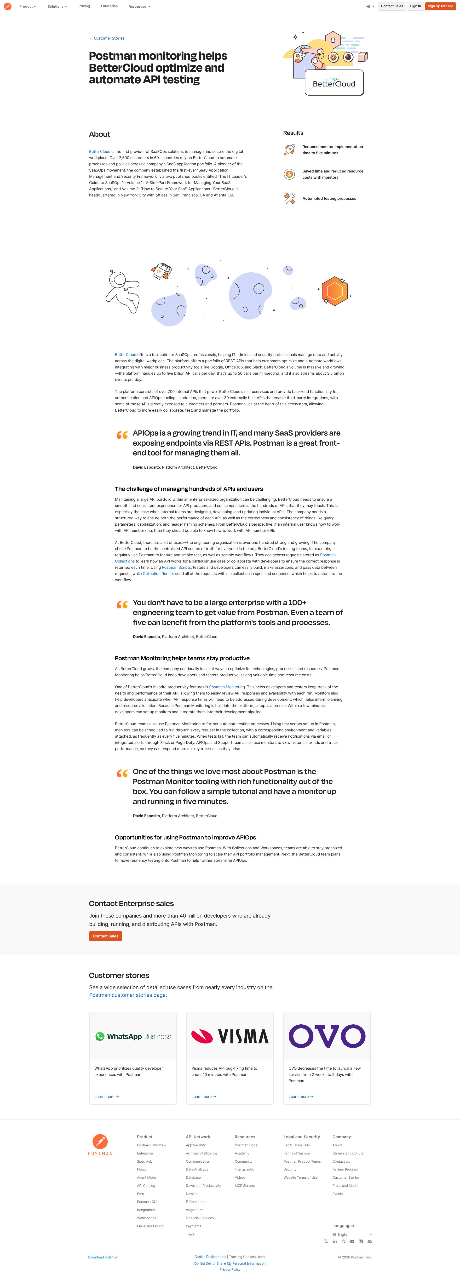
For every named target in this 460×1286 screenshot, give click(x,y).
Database (193, 1178)
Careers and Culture (348, 1153)
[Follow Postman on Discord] (370, 1241)
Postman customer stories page (127, 995)
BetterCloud (99, 151)
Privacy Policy (230, 1270)
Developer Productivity (203, 1186)
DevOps (192, 1194)
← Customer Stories (106, 38)
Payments (193, 1226)
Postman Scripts (176, 567)
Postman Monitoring (227, 686)
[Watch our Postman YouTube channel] (352, 1241)
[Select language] (370, 6)
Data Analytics (197, 1169)
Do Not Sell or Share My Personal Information (230, 1263)
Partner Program (345, 1169)
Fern (140, 1194)
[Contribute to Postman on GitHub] (343, 1241)
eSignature (194, 1210)
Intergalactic (244, 1169)
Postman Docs (246, 1145)
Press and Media (345, 1186)
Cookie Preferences (210, 1257)
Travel (190, 1234)
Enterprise (145, 1153)
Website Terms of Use (301, 1178)
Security (290, 1169)
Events (338, 1194)
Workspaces (146, 1218)
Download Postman (103, 1257)
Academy (242, 1153)
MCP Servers (245, 1186)
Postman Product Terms (302, 1162)
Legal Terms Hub (297, 1145)
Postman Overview (151, 1145)
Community (244, 1162)
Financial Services (200, 1218)
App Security (196, 1145)
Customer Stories (346, 1178)
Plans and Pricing (150, 1226)
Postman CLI (147, 1202)
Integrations (146, 1210)
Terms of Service (297, 1153)
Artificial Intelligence (201, 1153)
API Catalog (146, 1186)
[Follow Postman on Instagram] (361, 1241)
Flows (141, 1169)
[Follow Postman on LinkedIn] (335, 1241)
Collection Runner (158, 573)
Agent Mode (146, 1178)
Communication (198, 1162)
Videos (240, 1178)
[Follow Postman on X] (326, 1241)
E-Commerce (196, 1202)
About (337, 1145)
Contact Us (341, 1162)
